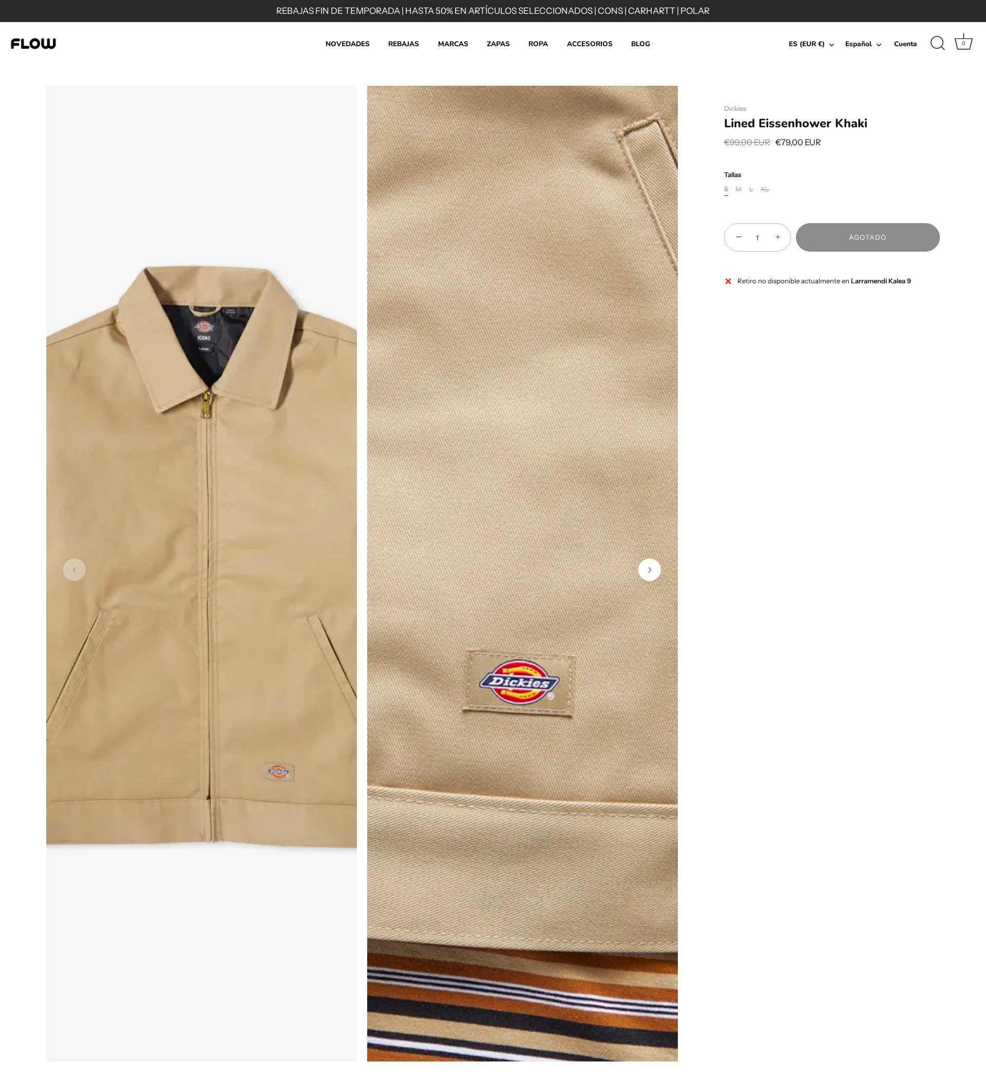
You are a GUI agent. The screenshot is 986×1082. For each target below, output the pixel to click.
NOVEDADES (348, 44)
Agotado (868, 238)
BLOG (640, 44)
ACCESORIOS (590, 44)
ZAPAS (498, 44)
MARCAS (453, 44)
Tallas (732, 175)
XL (765, 190)
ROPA (538, 44)
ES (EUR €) (807, 44)
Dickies (735, 108)
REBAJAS (403, 44)
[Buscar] (937, 43)
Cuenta (905, 44)
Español (858, 44)
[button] (74, 569)
